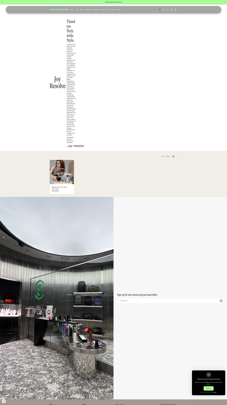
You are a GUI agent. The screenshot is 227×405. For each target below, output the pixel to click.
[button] (168, 156)
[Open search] (168, 10)
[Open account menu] (171, 10)
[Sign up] (221, 300)
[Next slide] (225, 2)
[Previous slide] (2, 2)
